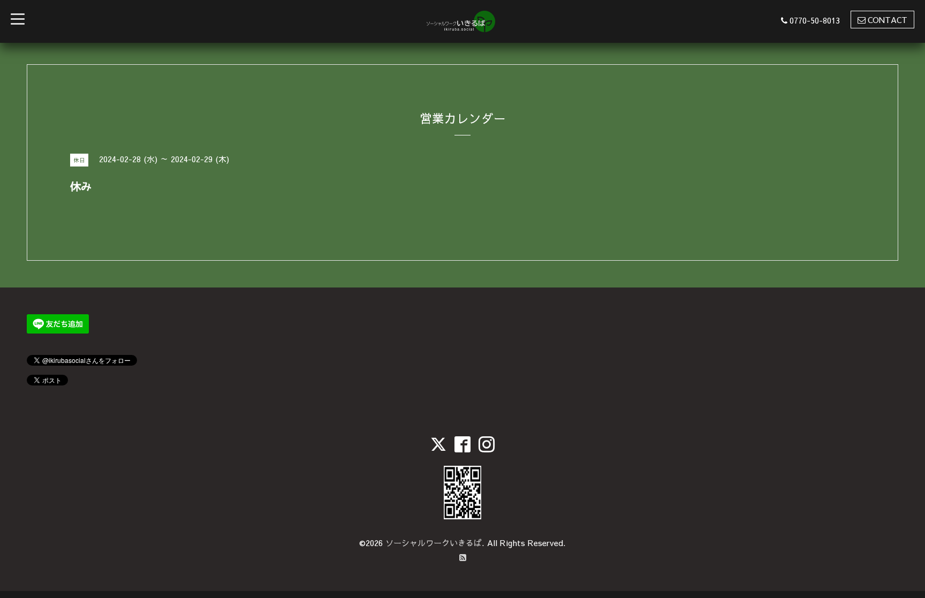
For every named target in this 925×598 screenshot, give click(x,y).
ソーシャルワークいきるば (433, 542)
